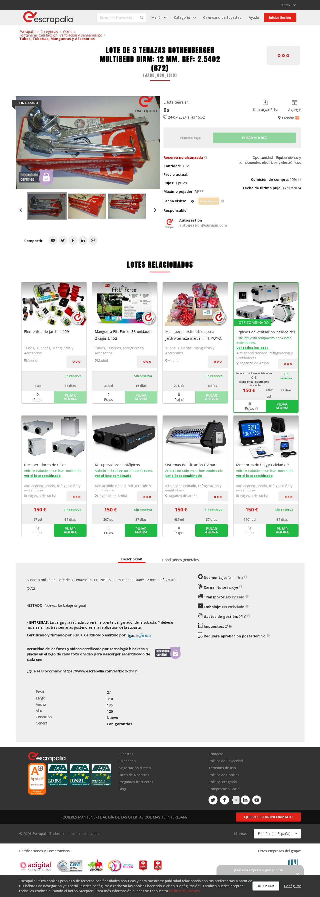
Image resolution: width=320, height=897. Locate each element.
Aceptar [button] (266, 886)
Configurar (292, 885)
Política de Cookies (223, 774)
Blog (122, 788)
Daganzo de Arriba (253, 363)
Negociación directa (134, 767)
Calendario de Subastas (222, 17)
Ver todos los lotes (252, 347)
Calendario (127, 760)
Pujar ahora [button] (282, 406)
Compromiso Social (224, 788)
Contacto (216, 754)
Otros (67, 31)
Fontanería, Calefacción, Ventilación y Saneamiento (60, 35)
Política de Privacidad (225, 760)
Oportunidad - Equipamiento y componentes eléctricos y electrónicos (269, 160)
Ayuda (254, 17)
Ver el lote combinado (42, 475)
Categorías (49, 31)
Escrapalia (27, 31)
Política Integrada (222, 781)
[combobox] (277, 833)
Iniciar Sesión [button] (280, 17)
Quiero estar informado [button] (268, 817)
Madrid (31, 360)
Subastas (125, 754)
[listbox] (288, 5)
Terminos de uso (222, 767)
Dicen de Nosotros (133, 774)
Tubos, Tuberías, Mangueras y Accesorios (57, 38)
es (100, 670)
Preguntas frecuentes (135, 781)
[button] (53, 240)
